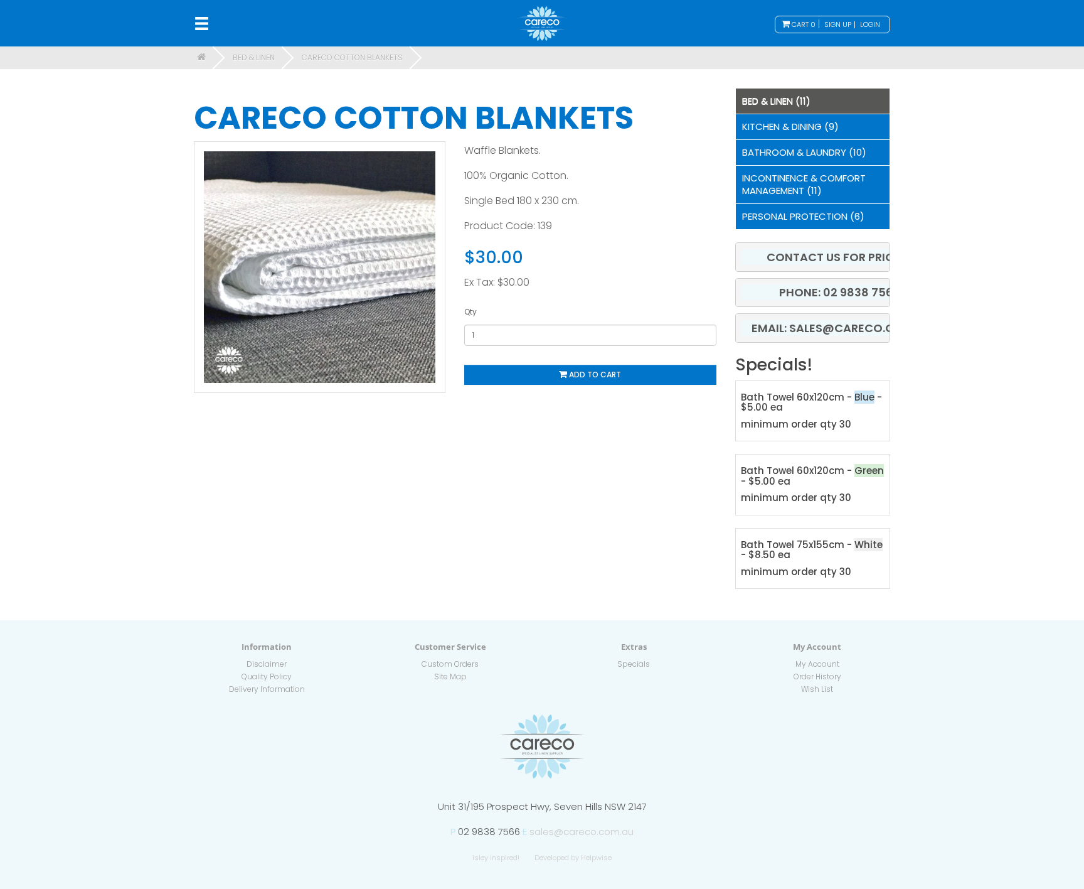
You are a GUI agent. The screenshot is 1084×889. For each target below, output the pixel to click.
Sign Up (837, 24)
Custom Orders (450, 664)
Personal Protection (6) (803, 216)
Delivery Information (267, 689)
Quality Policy (267, 676)
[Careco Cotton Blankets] (319, 267)
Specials (633, 664)
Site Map (450, 676)
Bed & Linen (254, 57)
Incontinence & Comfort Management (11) (804, 184)
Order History (817, 676)
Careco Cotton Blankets (352, 57)
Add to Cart (594, 374)
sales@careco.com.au (581, 831)
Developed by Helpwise (573, 858)
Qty (470, 311)
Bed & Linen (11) (776, 100)
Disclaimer (267, 664)
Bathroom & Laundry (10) (804, 152)
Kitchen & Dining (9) (790, 126)
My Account (817, 664)
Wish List (817, 689)
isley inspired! (495, 858)
